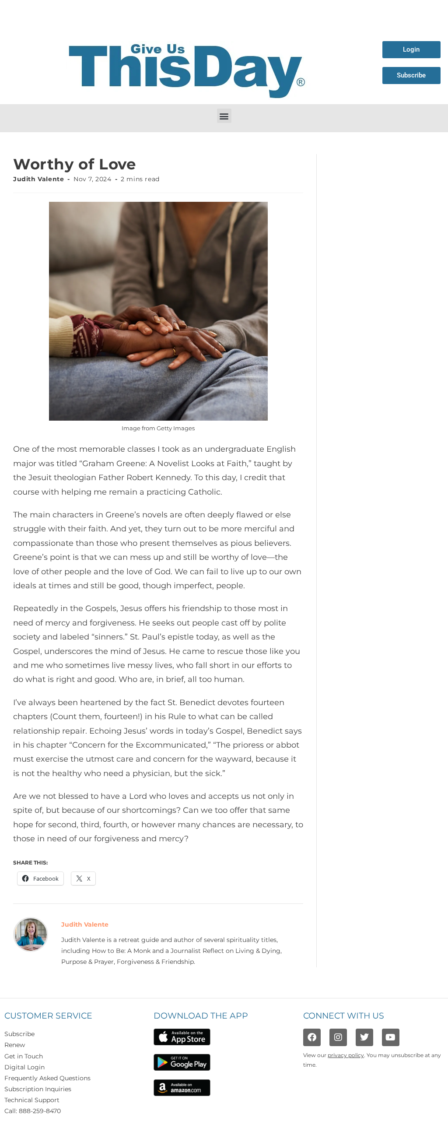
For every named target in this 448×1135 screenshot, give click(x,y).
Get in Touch (23, 1056)
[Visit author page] (30, 934)
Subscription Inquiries (37, 1089)
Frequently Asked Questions (47, 1078)
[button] (224, 116)
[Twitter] (364, 1037)
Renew (14, 1045)
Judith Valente (38, 179)
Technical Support (32, 1100)
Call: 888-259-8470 (32, 1111)
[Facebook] (312, 1037)
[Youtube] (390, 1037)
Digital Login (24, 1067)
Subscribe (19, 1034)
